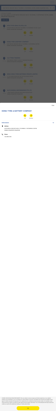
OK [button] (28, 408)
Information (5, 122)
